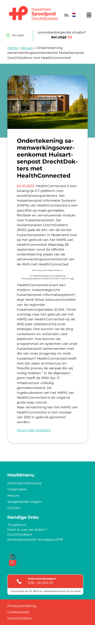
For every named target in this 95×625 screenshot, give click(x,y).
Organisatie (17, 489)
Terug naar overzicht (34, 430)
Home (12, 48)
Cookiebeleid (18, 612)
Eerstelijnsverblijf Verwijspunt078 (35, 539)
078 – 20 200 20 (40, 583)
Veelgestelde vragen (24, 502)
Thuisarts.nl (16, 525)
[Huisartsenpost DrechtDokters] (33, 13)
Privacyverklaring (21, 606)
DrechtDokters (19, 534)
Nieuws (27, 48)
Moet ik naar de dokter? (27, 530)
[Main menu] (89, 15)
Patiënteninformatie (24, 483)
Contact (14, 508)
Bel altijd (61, 37)
